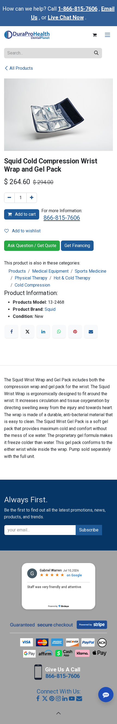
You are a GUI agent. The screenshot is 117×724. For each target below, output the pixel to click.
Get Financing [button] (77, 245)
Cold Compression (32, 285)
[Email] (90, 331)
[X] (27, 331)
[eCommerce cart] (94, 34)
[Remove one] (9, 198)
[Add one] (31, 198)
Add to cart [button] (25, 214)
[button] (58, 713)
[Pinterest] (75, 331)
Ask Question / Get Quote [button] (32, 245)
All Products (21, 68)
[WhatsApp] (59, 331)
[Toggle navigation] (107, 35)
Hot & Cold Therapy (72, 278)
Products (17, 271)
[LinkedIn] (43, 331)
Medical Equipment (50, 271)
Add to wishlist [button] (26, 230)
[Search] (96, 53)
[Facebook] (11, 331)
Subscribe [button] (88, 530)
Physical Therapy (31, 278)
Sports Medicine (90, 271)
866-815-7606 (62, 217)
